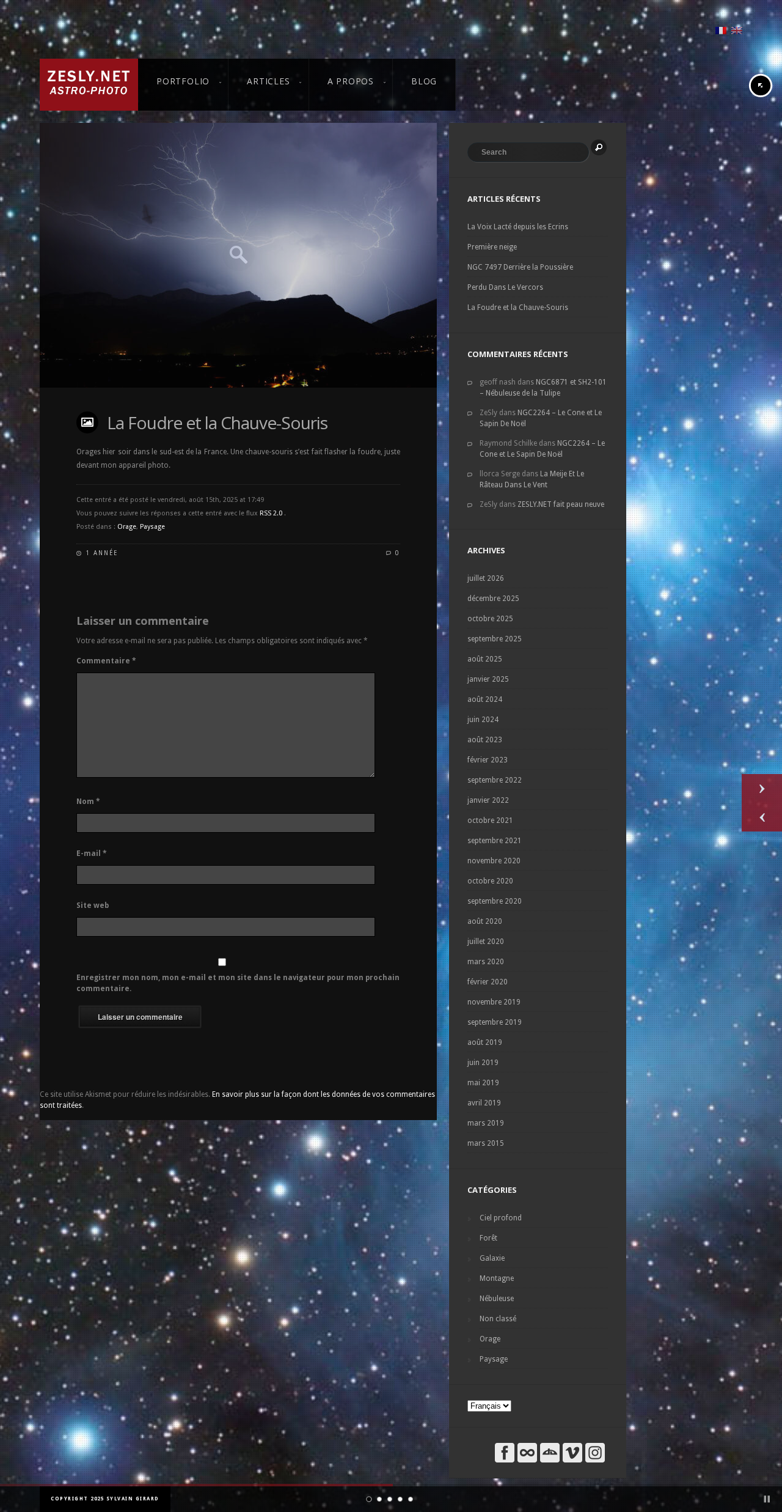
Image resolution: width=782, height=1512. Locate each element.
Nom (88, 801)
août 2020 (484, 921)
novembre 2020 (494, 861)
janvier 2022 (488, 800)
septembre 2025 (494, 639)
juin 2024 (483, 719)
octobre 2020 (490, 881)
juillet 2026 (485, 578)
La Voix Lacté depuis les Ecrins (517, 227)
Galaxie (492, 1258)
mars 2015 (485, 1143)
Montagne (497, 1278)
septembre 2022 (494, 780)
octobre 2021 (490, 820)
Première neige (492, 247)
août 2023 (484, 740)
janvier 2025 (488, 679)
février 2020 (487, 982)
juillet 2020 (485, 941)
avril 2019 (484, 1103)
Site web (92, 905)
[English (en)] (736, 30)
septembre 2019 (494, 1022)
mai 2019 (483, 1083)
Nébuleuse (497, 1298)
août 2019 (484, 1042)
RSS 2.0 (271, 513)
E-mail (91, 853)
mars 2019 (485, 1123)
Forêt (488, 1238)
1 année (102, 553)
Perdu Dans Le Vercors (505, 287)
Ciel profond (501, 1218)
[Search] (599, 147)
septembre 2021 (494, 840)
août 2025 (484, 659)
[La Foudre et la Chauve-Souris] (238, 255)
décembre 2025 (493, 598)
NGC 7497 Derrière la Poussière (520, 267)
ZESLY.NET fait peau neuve (560, 504)
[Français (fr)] (720, 30)
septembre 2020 (494, 901)
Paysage (152, 527)
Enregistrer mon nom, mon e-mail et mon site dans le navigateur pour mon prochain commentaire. (238, 983)
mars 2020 (485, 961)
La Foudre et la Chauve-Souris (217, 422)
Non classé (498, 1319)
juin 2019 (483, 1062)
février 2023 (487, 760)
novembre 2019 (494, 1002)
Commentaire (106, 661)
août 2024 (484, 699)
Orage (126, 527)
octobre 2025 (490, 618)
